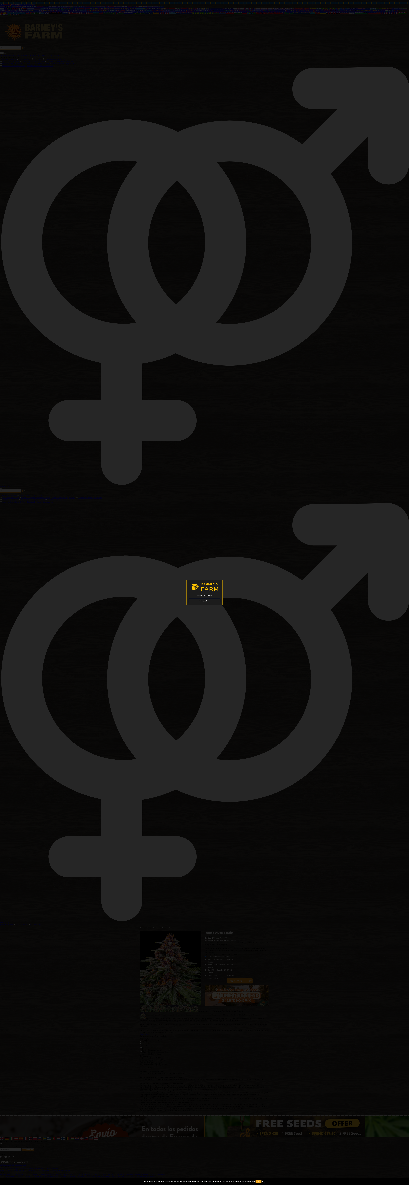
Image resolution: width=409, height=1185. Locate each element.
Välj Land (203, 601)
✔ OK (258, 1181)
